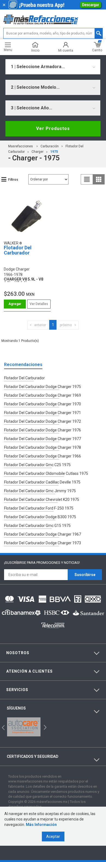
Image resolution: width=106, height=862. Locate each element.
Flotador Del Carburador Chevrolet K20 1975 (41, 499)
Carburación (49, 146)
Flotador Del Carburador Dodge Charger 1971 (42, 413)
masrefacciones (20, 146)
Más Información (41, 824)
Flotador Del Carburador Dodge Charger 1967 (42, 534)
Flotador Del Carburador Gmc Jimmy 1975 (40, 491)
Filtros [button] (13, 180)
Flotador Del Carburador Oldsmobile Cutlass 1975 (46, 473)
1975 (54, 152)
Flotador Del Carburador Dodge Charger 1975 (42, 386)
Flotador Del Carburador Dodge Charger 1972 (42, 421)
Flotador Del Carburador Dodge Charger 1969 (42, 395)
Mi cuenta (65, 50)
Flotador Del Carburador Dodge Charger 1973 (42, 543)
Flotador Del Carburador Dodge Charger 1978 (42, 447)
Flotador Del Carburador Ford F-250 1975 (38, 508)
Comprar (15, 304)
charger (37, 152)
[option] (23, 726)
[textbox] (53, 33)
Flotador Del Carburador (18, 250)
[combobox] (52, 66)
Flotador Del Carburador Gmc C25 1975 (37, 465)
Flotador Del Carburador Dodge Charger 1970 (42, 404)
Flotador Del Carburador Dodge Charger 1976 (42, 430)
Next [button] (44, 726)
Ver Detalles (39, 304)
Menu (8, 50)
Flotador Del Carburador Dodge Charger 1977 (42, 439)
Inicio (35, 50)
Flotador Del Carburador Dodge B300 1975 (40, 517)
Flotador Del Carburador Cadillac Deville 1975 (42, 482)
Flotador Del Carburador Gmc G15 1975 (37, 525)
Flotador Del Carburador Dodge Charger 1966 (42, 456)
